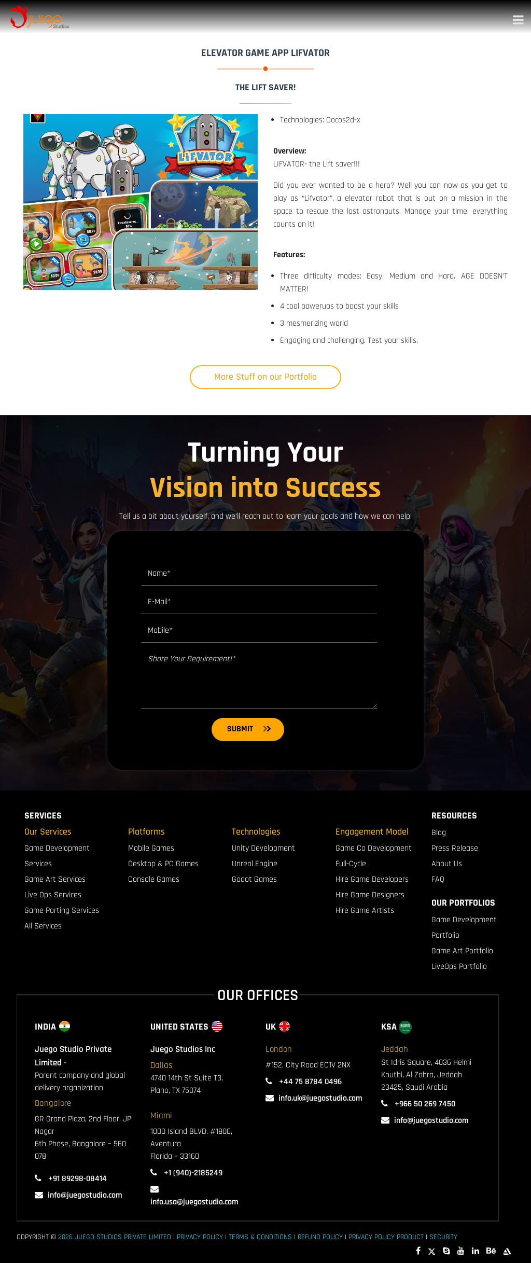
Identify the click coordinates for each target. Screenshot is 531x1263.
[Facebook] (418, 1251)
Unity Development (263, 848)
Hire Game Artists (365, 910)
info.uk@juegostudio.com (320, 1098)
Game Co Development (374, 848)
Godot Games (254, 879)
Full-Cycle (351, 863)
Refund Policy (320, 1237)
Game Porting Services (61, 910)
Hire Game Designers (370, 895)
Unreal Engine (254, 863)
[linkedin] (475, 1251)
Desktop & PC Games (163, 863)
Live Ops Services (52, 895)
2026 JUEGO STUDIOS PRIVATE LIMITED (114, 1237)
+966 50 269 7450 (424, 1104)
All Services (43, 926)
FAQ (437, 879)
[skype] (446, 1251)
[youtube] (461, 1251)
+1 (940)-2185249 (192, 1173)
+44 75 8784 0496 (309, 1081)
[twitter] (432, 1251)
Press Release (454, 848)
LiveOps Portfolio (459, 966)
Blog (438, 832)
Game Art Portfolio (462, 951)
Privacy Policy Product (386, 1237)
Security (443, 1237)
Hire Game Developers (372, 879)
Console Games (153, 879)
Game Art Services (55, 879)
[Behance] (491, 1251)
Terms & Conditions (260, 1237)
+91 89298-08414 (76, 1178)
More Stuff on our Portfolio (265, 377)
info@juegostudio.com (85, 1195)
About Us (446, 863)
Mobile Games (151, 848)
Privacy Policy (200, 1237)
